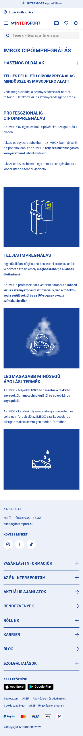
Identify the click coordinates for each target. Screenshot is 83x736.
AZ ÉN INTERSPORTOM (25, 577)
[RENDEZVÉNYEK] (41, 606)
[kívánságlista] (66, 23)
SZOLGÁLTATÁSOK (20, 663)
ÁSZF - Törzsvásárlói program (46, 705)
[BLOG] (41, 649)
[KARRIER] (41, 635)
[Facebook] (19, 544)
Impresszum (11, 698)
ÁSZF (25, 698)
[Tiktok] (31, 544)
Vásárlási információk (28, 563)
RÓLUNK (11, 620)
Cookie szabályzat (14, 705)
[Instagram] (8, 544)
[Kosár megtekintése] (76, 23)
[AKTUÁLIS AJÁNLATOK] (41, 592)
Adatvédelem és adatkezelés (49, 698)
